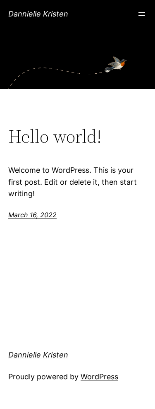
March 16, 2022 (32, 215)
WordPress (99, 376)
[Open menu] (142, 14)
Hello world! (55, 136)
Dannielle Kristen (38, 13)
